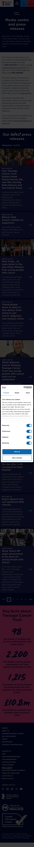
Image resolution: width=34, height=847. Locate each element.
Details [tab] (17, 393)
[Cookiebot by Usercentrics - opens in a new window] (24, 387)
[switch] (29, 431)
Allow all (17, 451)
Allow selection (17, 458)
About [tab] (28, 393)
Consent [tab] (6, 393)
